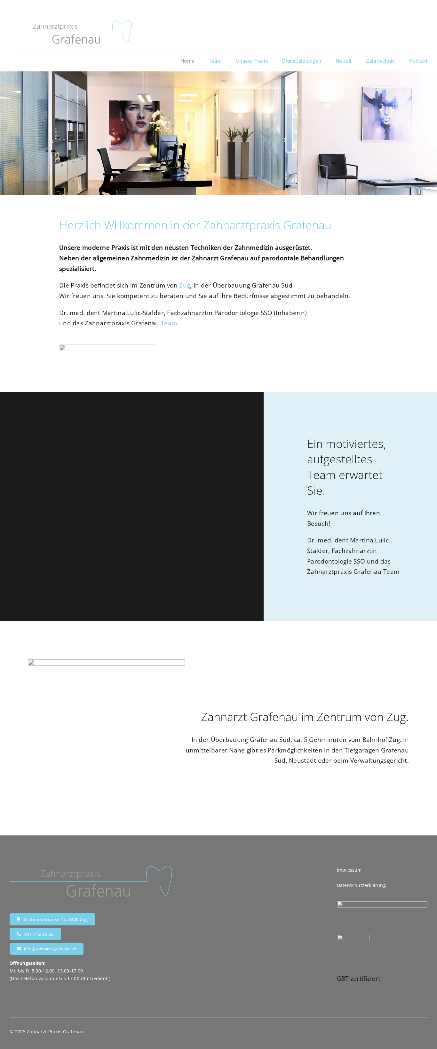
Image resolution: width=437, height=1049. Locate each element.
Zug (184, 285)
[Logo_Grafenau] (71, 22)
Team (169, 323)
